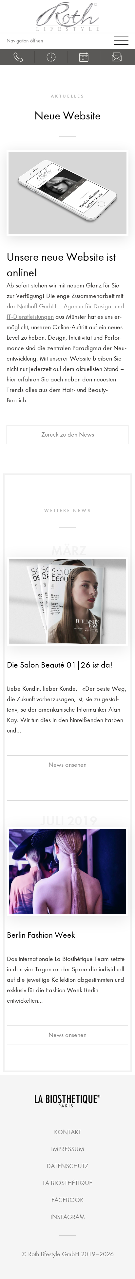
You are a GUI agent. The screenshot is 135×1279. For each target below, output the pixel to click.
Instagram (67, 1217)
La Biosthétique (67, 1183)
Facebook (67, 1200)
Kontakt (67, 1132)
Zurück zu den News (67, 434)
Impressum (67, 1149)
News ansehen (67, 764)
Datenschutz (67, 1166)
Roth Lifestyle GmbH (53, 1254)
